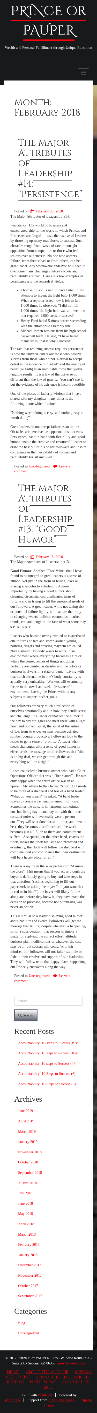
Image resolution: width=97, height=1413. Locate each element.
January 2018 (28, 1255)
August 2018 (27, 1183)
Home (13, 1372)
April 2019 (26, 1121)
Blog (21, 1323)
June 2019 (25, 1111)
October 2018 (28, 1162)
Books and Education (61, 1377)
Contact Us (75, 1382)
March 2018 (27, 1234)
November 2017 (30, 1275)
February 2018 (29, 1245)
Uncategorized (39, 466)
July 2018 (25, 1193)
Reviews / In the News (31, 1382)
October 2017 (28, 1286)
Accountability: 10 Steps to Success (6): (47, 1074)
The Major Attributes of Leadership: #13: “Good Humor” (46, 514)
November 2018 (30, 1152)
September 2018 (30, 1173)
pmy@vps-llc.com (71, 1363)
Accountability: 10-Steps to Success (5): (47, 1084)
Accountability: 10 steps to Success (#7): (48, 1064)
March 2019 (27, 1132)
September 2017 (30, 1296)
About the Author (47, 1372)
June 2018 (25, 1204)
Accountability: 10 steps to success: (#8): (48, 1053)
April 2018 (26, 1224)
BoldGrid (45, 1395)
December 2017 (29, 1265)
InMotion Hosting (61, 1400)
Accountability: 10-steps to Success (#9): (48, 1043)
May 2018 (25, 1214)
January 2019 (28, 1142)
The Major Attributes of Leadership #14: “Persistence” (50, 168)
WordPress (12, 1400)
